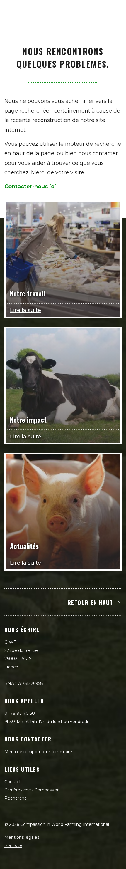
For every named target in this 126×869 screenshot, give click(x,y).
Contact (12, 781)
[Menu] (115, 10)
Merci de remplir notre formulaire (38, 751)
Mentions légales (21, 837)
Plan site (13, 845)
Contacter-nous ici (30, 186)
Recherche (15, 798)
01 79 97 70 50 (19, 713)
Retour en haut (90, 602)
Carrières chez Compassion (32, 790)
